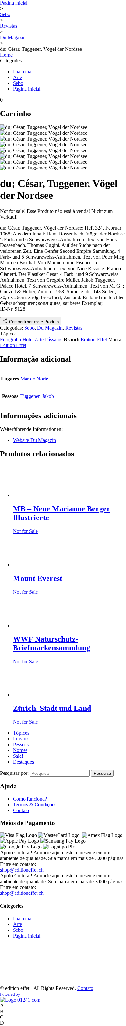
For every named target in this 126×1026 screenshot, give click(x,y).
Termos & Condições (34, 804)
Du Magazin (13, 37)
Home (6, 55)
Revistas (8, 26)
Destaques (23, 762)
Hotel (28, 339)
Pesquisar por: (15, 773)
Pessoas (21, 744)
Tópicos (21, 733)
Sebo (5, 14)
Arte (17, 77)
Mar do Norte (34, 378)
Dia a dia (22, 71)
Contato (21, 810)
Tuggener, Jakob (37, 396)
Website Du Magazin (34, 440)
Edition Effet (94, 339)
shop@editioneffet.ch (22, 870)
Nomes (20, 750)
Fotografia (10, 339)
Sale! (18, 756)
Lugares (21, 738)
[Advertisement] (20, 964)
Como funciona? (30, 799)
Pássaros (53, 339)
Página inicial (13, 2)
